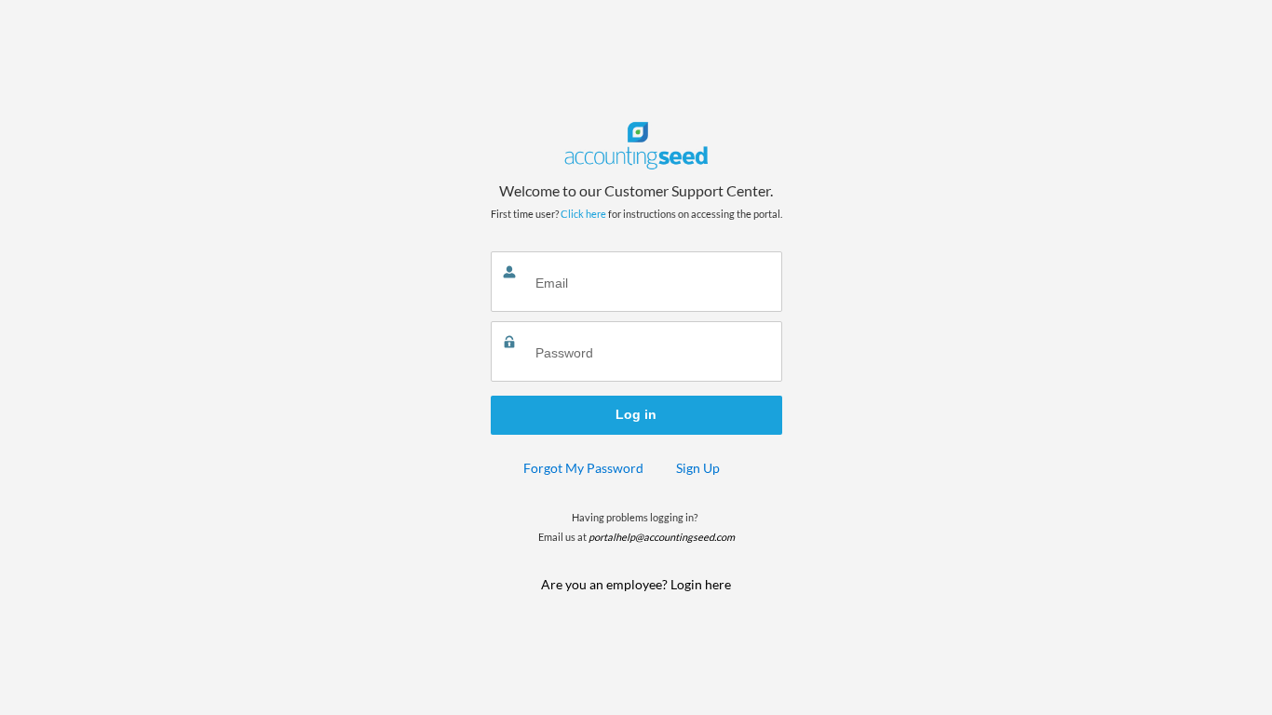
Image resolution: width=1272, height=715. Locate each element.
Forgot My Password (583, 468)
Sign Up (698, 468)
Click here (583, 214)
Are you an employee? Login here (636, 584)
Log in (636, 414)
